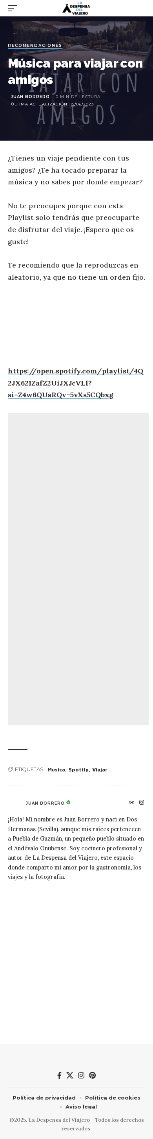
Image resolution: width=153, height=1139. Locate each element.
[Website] (132, 803)
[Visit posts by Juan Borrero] (15, 803)
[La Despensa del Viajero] (76, 8)
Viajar (99, 769)
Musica (56, 769)
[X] (69, 1075)
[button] (14, 8)
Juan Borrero (30, 96)
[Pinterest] (92, 1075)
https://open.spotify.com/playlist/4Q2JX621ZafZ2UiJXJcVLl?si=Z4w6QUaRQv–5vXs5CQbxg (75, 382)
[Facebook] (59, 1075)
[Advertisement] (78, 569)
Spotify (79, 769)
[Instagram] (141, 803)
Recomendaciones (35, 46)
